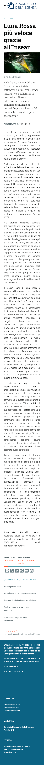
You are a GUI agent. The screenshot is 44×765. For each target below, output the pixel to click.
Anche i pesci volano (12, 586)
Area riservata (10, 752)
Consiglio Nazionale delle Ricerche (19, 727)
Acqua (20, 560)
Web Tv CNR (9, 730)
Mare (31, 560)
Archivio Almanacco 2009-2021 (17, 746)
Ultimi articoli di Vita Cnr (20, 579)
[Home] (22, 5)
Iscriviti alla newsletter (13, 749)
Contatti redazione (12, 710)
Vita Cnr (21, 563)
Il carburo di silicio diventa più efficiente (20, 600)
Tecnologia (8, 560)
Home (6, 631)
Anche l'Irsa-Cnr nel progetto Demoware (20, 593)
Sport (26, 560)
